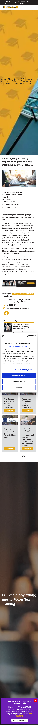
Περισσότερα (9, 410)
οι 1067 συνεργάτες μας (18, 346)
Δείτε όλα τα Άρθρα (19, 456)
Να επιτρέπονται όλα (19, 376)
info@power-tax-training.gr (23, 2)
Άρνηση (19, 387)
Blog (10, 79)
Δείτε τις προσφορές (19, 720)
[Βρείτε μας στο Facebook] (6, 315)
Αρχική (3, 79)
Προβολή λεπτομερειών (23, 369)
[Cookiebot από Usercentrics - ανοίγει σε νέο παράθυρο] (27, 336)
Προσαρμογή (17, 381)
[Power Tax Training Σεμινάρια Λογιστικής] (10, 8)
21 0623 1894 (7, 2)
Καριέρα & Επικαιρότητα (24, 79)
